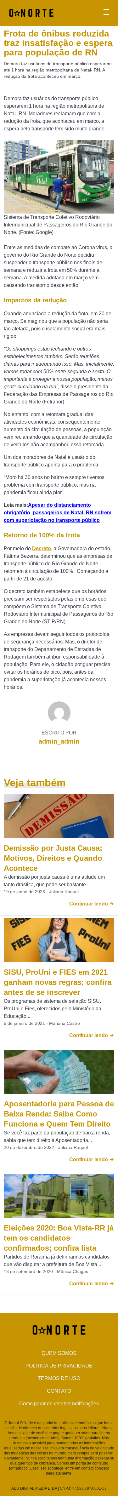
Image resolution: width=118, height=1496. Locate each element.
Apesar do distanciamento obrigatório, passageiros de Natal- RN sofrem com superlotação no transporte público (57, 512)
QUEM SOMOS (59, 1353)
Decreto (41, 548)
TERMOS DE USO (59, 1378)
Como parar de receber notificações (59, 1403)
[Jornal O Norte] (31, 12)
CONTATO (59, 1391)
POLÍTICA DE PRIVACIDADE (59, 1365)
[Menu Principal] (106, 13)
